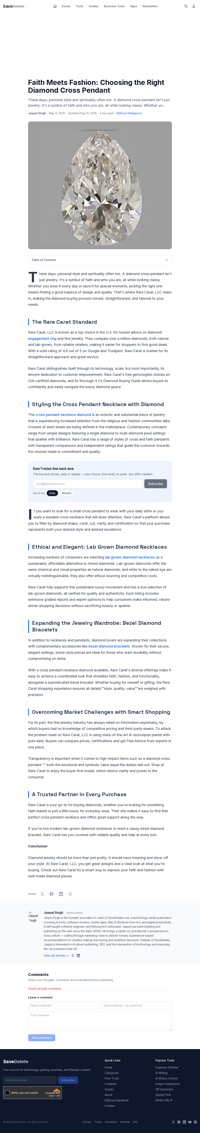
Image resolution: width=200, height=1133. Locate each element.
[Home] (55, 6)
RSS (135, 1121)
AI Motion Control (166, 1078)
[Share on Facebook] (51, 893)
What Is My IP (164, 1100)
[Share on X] (42, 893)
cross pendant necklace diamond (63, 415)
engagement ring (42, 338)
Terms (98, 1121)
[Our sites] (26, 6)
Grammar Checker (167, 1067)
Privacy (87, 1121)
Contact (110, 1105)
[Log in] (194, 6)
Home (108, 1067)
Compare (111, 1083)
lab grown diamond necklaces (130, 557)
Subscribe (155, 484)
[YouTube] (189, 1122)
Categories (112, 1073)
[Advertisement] (100, 46)
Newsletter (150, 6)
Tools (79, 6)
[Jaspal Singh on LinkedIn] (78, 955)
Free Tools (112, 1078)
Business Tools (114, 6)
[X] (173, 1122)
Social (66, 6)
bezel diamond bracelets (109, 646)
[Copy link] (70, 893)
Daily (52, 493)
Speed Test (163, 1094)
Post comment (41, 1037)
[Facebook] (178, 1122)
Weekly (66, 493)
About (108, 1094)
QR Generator (164, 1089)
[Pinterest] (195, 1122)
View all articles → (56, 955)
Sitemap (125, 1121)
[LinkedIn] (184, 1122)
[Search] (186, 6)
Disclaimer (111, 1121)
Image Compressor (167, 1083)
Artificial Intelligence (129, 113)
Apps (133, 6)
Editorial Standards (117, 1100)
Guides (93, 6)
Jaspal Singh (37, 113)
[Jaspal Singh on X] (72, 955)
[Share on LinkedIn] (60, 893)
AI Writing (161, 1073)
